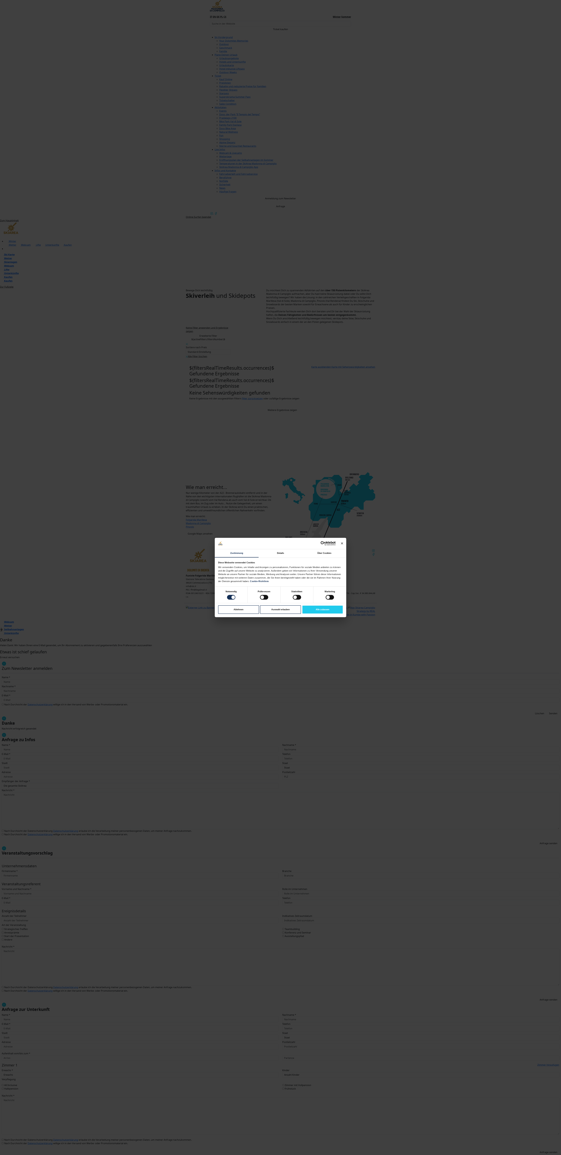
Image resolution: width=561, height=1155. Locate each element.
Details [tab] (280, 553)
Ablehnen (238, 609)
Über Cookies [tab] (324, 553)
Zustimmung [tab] (236, 553)
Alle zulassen (322, 609)
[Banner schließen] (342, 543)
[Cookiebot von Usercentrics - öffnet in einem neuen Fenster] (323, 543)
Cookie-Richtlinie (259, 581)
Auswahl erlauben (280, 609)
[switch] (264, 597)
